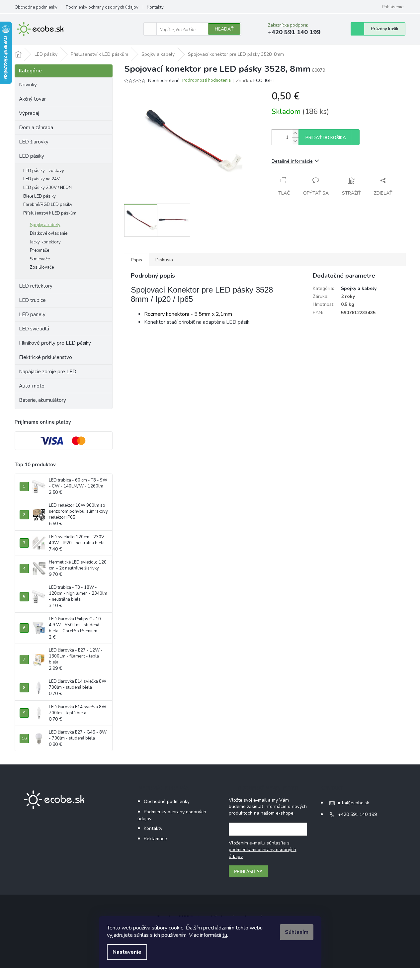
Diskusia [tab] (164, 260)
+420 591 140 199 (357, 814)
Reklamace (155, 839)
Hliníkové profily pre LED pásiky (55, 343)
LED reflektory (35, 286)
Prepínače (39, 250)
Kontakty (155, 7)
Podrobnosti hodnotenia (206, 80)
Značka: (256, 80)
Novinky (28, 84)
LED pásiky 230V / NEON (47, 188)
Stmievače (40, 259)
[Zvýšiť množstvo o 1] (295, 133)
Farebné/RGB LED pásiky (47, 205)
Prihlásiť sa (248, 871)
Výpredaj (29, 113)
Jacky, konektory (45, 242)
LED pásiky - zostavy (43, 171)
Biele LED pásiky (39, 196)
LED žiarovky (33, 141)
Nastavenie (127, 952)
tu (224, 935)
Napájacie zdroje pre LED (47, 371)
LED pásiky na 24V (41, 179)
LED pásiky (31, 156)
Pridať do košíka (325, 138)
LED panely (32, 314)
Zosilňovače (42, 267)
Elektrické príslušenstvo (45, 357)
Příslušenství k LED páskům (49, 213)
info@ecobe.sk (353, 803)
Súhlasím (296, 932)
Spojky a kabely (45, 225)
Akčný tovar (32, 99)
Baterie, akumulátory (42, 400)
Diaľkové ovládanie (48, 233)
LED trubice (32, 300)
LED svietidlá (34, 328)
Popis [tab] (136, 260)
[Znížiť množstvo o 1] (295, 141)
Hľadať (224, 29)
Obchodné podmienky (36, 7)
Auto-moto (31, 386)
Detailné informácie (292, 161)
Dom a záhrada (36, 127)
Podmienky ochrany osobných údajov (102, 7)
